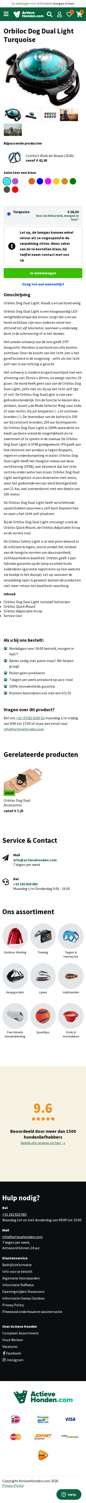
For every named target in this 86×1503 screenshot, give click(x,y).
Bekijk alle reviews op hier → (43, 1142)
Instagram (14, 1360)
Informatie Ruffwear (18, 1284)
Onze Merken (12, 1339)
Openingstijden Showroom (23, 1291)
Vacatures (10, 1346)
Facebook (13, 1353)
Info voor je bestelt (17, 1271)
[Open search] (49, 14)
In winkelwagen (43, 273)
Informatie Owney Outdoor (23, 1298)
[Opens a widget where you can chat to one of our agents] (68, 1495)
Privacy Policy (13, 1305)
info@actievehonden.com (24, 729)
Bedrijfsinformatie (17, 1264)
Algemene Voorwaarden (21, 1278)
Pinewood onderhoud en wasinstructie (32, 1311)
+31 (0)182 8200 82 (30, 718)
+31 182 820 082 (25, 884)
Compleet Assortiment (20, 1333)
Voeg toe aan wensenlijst (43, 284)
